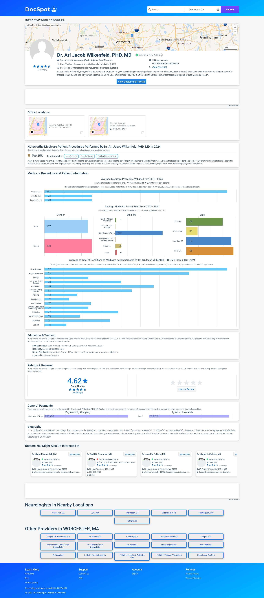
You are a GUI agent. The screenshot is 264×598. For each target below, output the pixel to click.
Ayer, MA (95, 513)
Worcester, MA (58, 513)
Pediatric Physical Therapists (169, 555)
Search (230, 9)
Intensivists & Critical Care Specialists (58, 546)
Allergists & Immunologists (58, 536)
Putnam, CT (132, 521)
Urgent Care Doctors (206, 555)
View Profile (75, 454)
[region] (132, 37)
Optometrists (206, 545)
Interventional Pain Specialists (95, 546)
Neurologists (57, 19)
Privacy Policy (192, 573)
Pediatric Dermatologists (95, 555)
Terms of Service (193, 578)
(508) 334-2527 (159, 67)
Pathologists (58, 555)
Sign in (135, 573)
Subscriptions (31, 582)
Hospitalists (206, 536)
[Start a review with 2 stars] (176, 383)
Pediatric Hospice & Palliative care (132, 556)
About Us (29, 573)
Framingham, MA (206, 513)
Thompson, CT (132, 513)
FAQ (80, 578)
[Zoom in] (235, 27)
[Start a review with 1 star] (173, 383)
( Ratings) (42, 70)
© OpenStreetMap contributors (48, 25)
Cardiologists (132, 536)
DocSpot (37, 9)
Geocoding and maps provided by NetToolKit (46, 588)
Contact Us (84, 573)
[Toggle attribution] (32, 132)
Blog (27, 578)
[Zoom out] (235, 31)
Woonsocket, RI (169, 513)
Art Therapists (95, 536)
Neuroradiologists (169, 545)
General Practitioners (169, 536)
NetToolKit (30, 25)
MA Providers (41, 19)
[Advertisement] (132, 96)
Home (28, 19)
